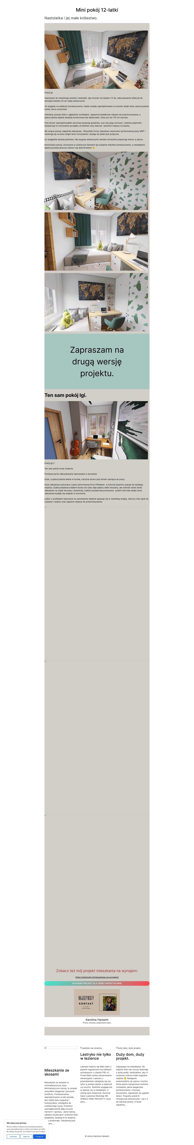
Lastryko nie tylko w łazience (95, 1056)
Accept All (39, 1136)
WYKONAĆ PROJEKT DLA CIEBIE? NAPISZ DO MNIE (97, 983)
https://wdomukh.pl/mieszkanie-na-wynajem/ (97, 977)
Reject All (26, 1136)
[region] (26, 1130)
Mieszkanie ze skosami (56, 1072)
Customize (13, 1136)
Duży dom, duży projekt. (130, 1056)
